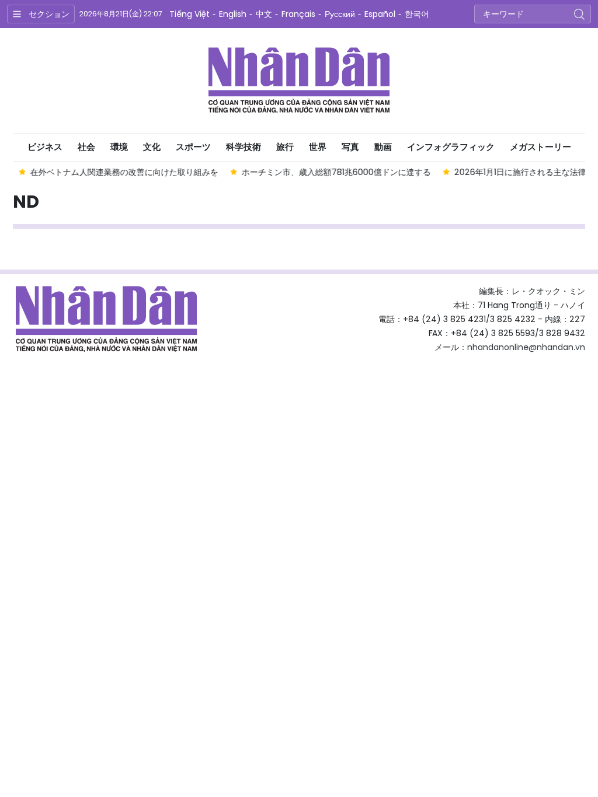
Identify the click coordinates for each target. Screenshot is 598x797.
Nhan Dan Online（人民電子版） (299, 81)
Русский (340, 14)
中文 (264, 14)
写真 (350, 147)
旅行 (285, 147)
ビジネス (44, 147)
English (232, 14)
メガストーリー (540, 147)
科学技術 (243, 147)
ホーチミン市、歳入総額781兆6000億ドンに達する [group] (335, 172)
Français (298, 14)
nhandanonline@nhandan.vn (526, 347)
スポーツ (193, 147)
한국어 (417, 14)
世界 (317, 147)
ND (26, 202)
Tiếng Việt (189, 14)
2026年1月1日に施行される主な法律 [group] (519, 172)
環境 (119, 147)
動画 (383, 147)
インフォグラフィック (451, 147)
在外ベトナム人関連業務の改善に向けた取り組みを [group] (123, 172)
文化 (152, 147)
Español (379, 14)
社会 (86, 147)
